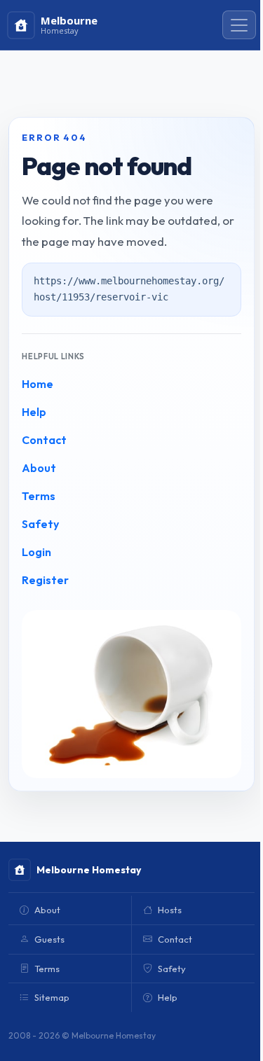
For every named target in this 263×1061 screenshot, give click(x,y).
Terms (38, 496)
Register (45, 580)
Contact (44, 440)
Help (34, 412)
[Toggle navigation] (239, 25)
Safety (40, 524)
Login (36, 552)
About (39, 468)
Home (37, 384)
